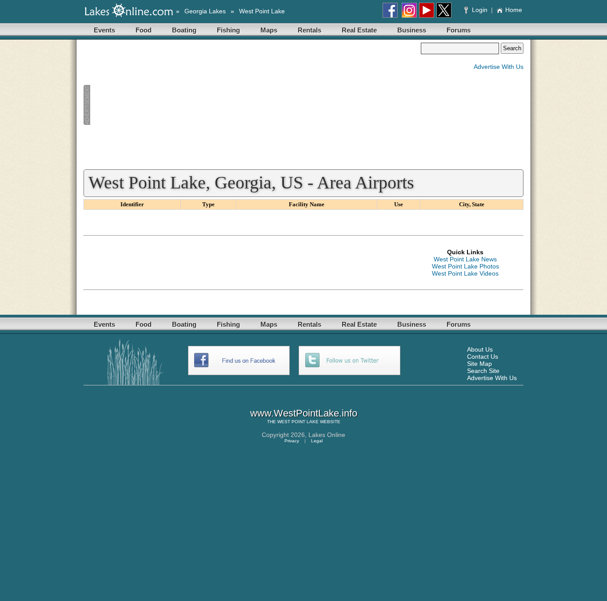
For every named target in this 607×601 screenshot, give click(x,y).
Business (411, 30)
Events (104, 30)
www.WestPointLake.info (303, 413)
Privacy (291, 440)
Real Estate (359, 30)
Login (479, 9)
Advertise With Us (498, 66)
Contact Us (482, 356)
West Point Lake (262, 11)
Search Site (483, 370)
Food (144, 30)
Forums (459, 30)
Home (513, 9)
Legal (317, 440)
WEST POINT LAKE (298, 421)
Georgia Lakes (205, 11)
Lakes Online (326, 434)
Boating (184, 30)
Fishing (228, 30)
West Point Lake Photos (465, 266)
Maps (268, 30)
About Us (480, 349)
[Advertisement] (252, 105)
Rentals (309, 30)
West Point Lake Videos (465, 273)
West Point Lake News (465, 259)
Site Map (479, 363)
